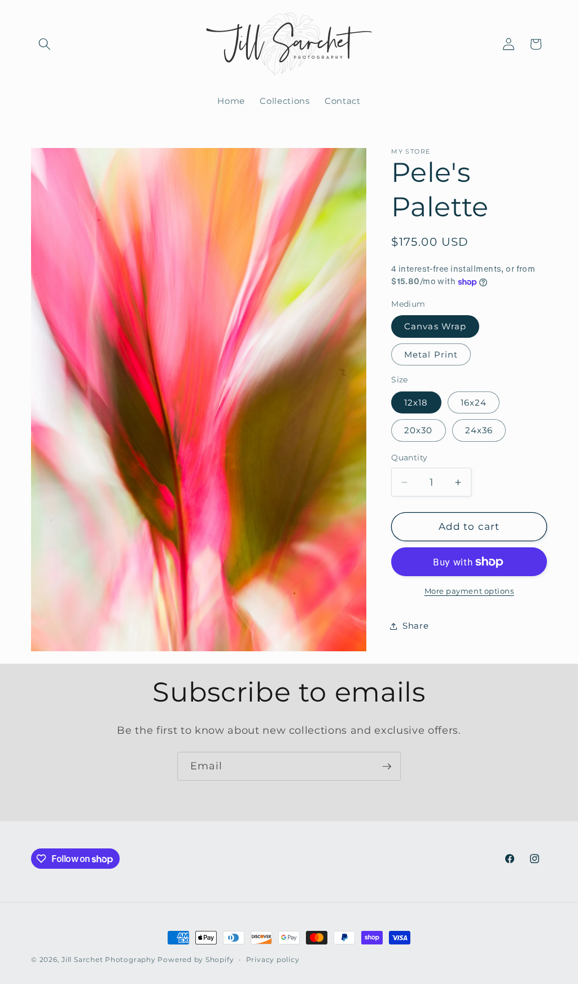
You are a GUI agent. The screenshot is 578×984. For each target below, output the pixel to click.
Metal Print (431, 354)
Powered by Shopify (195, 959)
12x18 (416, 402)
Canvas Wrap (435, 326)
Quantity (409, 457)
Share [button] (415, 625)
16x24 (474, 402)
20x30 (418, 430)
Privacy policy (273, 959)
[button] (44, 44)
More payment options (469, 590)
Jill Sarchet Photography (108, 959)
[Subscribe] (386, 766)
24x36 (479, 430)
